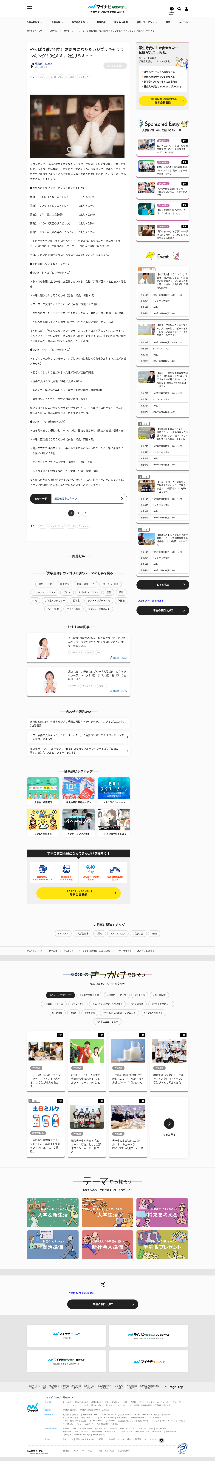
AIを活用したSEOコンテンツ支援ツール (78, 1424)
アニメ (71, 77)
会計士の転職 (161, 1428)
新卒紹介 (113, 1428)
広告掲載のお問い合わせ (104, 1387)
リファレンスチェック (153, 1439)
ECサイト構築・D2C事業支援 (74, 1421)
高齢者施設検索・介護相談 (107, 1424)
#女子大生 (138, 933)
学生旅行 (64, 584)
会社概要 (65, 1451)
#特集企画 (90, 1013)
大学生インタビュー (55, 600)
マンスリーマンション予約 (172, 1421)
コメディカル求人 (125, 1431)
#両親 (89, 652)
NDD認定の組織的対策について (149, 1387)
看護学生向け (96, 1402)
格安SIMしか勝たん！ (99, 609)
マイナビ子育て (155, 1418)
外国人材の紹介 (99, 1435)
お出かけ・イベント (88, 592)
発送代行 (102, 1439)
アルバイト (177, 1402)
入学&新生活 (33, 22)
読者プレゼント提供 (89, 1387)
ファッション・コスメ (45, 592)
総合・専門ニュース (91, 1415)
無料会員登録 (78, 893)
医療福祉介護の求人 (162, 1405)
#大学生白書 (82, 933)
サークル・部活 (110, 584)
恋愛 (109, 592)
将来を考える (78, 22)
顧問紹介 (84, 1431)
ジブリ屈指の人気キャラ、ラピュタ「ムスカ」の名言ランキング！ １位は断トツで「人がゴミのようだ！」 (77, 737)
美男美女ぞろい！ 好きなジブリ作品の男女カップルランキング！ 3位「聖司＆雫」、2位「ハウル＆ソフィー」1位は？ (74, 751)
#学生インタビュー (161, 1004)
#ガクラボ (140, 995)
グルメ (67, 592)
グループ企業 (109, 1451)
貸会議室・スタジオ (116, 1439)
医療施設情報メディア (126, 1421)
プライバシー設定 (119, 1387)
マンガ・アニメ (57, 77)
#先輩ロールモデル (53, 1004)
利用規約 (44, 1387)
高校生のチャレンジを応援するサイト (116, 1415)
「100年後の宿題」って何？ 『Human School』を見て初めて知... (172, 192)
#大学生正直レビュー (107, 1022)
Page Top (176, 1387)
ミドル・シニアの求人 (79, 1405)
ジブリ (43, 77)
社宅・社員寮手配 (134, 1439)
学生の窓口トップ (34, 31)
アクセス (75, 1451)
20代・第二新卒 (101, 1428)
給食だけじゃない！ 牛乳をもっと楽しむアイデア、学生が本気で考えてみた (168, 1079)
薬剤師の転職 (96, 1431)
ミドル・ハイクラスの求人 (159, 1402)
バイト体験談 (73, 609)
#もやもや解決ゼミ (153, 1013)
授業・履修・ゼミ (86, 584)
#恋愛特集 (57, 1013)
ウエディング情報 (107, 1418)
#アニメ (102, 686)
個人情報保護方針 (124, 1451)
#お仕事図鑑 (159, 995)
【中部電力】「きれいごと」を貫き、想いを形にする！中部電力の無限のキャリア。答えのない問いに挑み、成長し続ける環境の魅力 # (172, 281)
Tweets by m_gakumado (149, 600)
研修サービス (68, 1439)
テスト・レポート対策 (99, 600)
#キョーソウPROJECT (60, 995)
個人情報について (54, 1387)
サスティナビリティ (88, 1451)
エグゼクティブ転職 (145, 1428)
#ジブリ (100, 652)
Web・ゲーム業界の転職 (82, 1428)
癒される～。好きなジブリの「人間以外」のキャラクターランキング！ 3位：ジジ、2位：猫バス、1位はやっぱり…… (97, 675)
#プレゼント (78, 1004)
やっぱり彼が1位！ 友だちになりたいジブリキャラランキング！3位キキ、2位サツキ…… (120, 31)
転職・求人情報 (130, 1402)
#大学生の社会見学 (89, 995)
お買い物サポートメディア (148, 1421)
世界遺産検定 (122, 1418)
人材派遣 (66, 1428)
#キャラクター (76, 652)
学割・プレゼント (145, 22)
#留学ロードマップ (116, 995)
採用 (100, 1451)
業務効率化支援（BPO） (85, 1439)
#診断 (73, 1013)
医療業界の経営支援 (82, 1435)
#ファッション (118, 933)
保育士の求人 (158, 1431)
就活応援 (101, 22)
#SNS (154, 933)
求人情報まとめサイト (71, 1415)
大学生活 (55, 22)
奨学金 (76, 600)
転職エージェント (127, 1428)
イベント (183, 22)
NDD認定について (132, 1387)
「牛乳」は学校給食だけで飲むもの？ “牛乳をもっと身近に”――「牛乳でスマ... (128, 1079)
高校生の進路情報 (69, 1410)
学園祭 (121, 600)
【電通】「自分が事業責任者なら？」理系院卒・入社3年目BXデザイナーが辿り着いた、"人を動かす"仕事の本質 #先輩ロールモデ (172, 379)
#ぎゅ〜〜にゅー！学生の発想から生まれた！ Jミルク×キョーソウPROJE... (86, 1079)
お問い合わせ (65, 1387)
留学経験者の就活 (81, 1402)
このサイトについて (34, 1387)
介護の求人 (67, 1435)
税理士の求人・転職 (70, 1431)
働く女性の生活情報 (70, 1418)
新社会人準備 (121, 22)
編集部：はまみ (44, 63)
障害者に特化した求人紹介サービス (105, 1405)
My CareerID (110, 1421)
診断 (121, 592)
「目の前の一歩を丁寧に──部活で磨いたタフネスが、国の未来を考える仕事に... (172, 234)
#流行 (99, 933)
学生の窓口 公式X (163, 610)
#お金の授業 (137, 1004)
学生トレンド (69, 31)
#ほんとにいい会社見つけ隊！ (107, 1004)
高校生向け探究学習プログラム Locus (94, 1410)
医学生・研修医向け (113, 1402)
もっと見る (163, 585)
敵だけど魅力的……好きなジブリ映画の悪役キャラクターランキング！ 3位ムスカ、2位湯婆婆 (77, 723)
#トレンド (63, 933)
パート (65, 1405)
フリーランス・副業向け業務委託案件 (137, 1405)
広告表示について (76, 1387)
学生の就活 (67, 1402)
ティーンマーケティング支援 (145, 1415)
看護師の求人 (110, 1431)
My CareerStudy (95, 1421)
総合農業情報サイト (138, 1418)
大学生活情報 (165, 1415)
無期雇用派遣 (171, 1431)
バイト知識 (53, 609)
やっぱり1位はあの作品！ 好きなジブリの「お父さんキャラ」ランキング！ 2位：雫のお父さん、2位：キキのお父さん (97, 642)
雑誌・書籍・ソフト (89, 1418)
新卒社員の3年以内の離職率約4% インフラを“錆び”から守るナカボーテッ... (172, 170)
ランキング (83, 77)
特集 (168, 22)
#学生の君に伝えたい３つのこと (119, 1013)
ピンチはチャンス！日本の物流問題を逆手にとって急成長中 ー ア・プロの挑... (172, 149)
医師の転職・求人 (142, 1431)
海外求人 (142, 1402)
